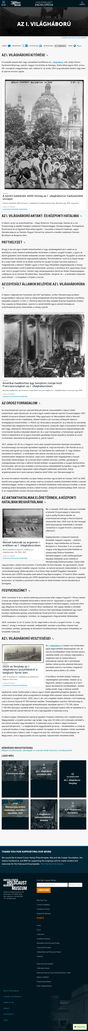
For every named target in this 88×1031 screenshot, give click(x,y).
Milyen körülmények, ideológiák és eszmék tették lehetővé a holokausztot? (37, 750)
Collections (40, 934)
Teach (39, 930)
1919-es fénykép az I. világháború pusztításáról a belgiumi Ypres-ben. (20, 669)
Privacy (6, 1008)
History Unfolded (43, 977)
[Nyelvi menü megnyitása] (75, 45)
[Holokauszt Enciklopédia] (44, 3)
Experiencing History (44, 981)
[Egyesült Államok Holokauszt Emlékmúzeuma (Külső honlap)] (16, 3)
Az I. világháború (60, 46)
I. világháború (57, 62)
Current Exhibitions (43, 905)
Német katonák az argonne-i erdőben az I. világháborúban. (22, 544)
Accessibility (8, 1014)
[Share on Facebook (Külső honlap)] (26, 45)
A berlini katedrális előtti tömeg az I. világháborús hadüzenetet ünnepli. (43, 197)
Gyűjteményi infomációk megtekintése (15, 209)
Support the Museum (44, 913)
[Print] (40, 45)
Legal (5, 1020)
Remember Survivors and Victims (48, 943)
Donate (40, 918)
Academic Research (43, 939)
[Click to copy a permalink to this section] (47, 55)
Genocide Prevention (44, 947)
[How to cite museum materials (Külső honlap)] (9, 45)
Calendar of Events (43, 909)
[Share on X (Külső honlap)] (23, 45)
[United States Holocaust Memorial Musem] (15, 884)
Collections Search (43, 968)
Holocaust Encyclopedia (45, 964)
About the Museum (11, 991)
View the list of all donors (51, 864)
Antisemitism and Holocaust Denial (49, 952)
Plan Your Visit (42, 900)
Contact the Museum (12, 997)
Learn (39, 925)
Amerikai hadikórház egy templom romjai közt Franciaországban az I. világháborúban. (32, 384)
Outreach (40, 956)
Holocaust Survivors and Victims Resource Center (54, 973)
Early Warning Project (44, 986)
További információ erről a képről (73, 37)
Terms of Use (8, 1002)
